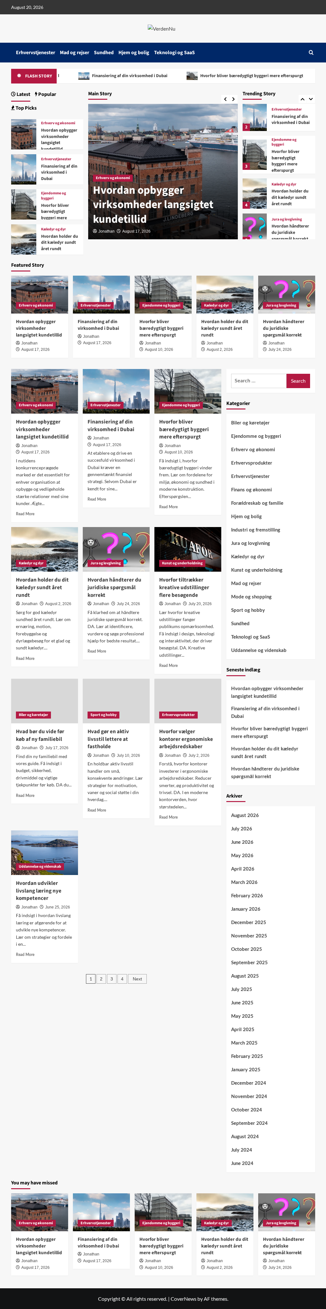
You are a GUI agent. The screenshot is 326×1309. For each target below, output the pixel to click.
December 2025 (248, 922)
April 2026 (242, 869)
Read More (25, 514)
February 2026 (247, 895)
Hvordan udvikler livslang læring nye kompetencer (38, 890)
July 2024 (241, 1150)
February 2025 (247, 1056)
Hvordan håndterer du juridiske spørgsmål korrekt (290, 232)
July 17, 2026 (56, 748)
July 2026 (241, 829)
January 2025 (245, 1069)
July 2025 (241, 989)
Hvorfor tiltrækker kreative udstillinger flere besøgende (184, 587)
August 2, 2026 (220, 349)
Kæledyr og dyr (284, 184)
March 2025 (244, 1043)
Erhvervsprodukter (178, 715)
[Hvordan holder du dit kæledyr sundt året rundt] (255, 193)
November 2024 (249, 1096)
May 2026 (242, 855)
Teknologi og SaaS (174, 52)
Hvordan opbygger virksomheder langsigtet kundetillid (153, 204)
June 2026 (242, 842)
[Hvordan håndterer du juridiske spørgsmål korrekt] (255, 228)
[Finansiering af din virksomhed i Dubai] (255, 116)
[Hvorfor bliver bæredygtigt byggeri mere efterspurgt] (255, 155)
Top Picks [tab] (26, 108)
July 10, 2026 (128, 755)
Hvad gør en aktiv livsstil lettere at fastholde (108, 739)
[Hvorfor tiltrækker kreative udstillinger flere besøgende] (187, 549)
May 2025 (242, 1016)
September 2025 (249, 962)
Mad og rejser (74, 52)
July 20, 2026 (200, 604)
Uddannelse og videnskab (40, 866)
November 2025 (249, 936)
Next (137, 978)
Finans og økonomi (251, 490)
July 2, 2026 (198, 755)
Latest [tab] (23, 94)
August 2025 (245, 976)
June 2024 (242, 1163)
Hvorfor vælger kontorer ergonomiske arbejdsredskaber (186, 739)
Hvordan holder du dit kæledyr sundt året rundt (290, 197)
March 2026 (244, 882)
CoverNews (183, 1299)
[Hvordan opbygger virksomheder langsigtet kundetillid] (24, 134)
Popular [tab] (46, 94)
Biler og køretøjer (33, 715)
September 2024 (249, 1123)
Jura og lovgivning (287, 219)
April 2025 (242, 1029)
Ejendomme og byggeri (284, 142)
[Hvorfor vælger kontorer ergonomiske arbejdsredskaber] (187, 701)
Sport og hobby (103, 715)
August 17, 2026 (136, 231)
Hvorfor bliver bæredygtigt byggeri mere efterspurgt (213, 76)
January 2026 (245, 909)
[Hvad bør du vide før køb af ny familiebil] (44, 701)
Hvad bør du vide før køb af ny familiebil (40, 735)
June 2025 (242, 1003)
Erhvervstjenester (35, 52)
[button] (311, 52)
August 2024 (245, 1136)
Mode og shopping (251, 597)
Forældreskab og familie (257, 503)
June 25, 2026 (57, 907)
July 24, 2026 (280, 349)
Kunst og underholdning (182, 563)
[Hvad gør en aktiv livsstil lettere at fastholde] (116, 701)
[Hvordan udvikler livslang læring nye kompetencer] (44, 852)
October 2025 (246, 949)
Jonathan (106, 231)
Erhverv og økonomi (113, 178)
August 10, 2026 (159, 349)
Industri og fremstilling (255, 530)
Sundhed (104, 52)
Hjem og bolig (133, 52)
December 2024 (248, 1083)
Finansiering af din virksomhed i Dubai (91, 76)
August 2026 (245, 815)
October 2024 (246, 1110)
